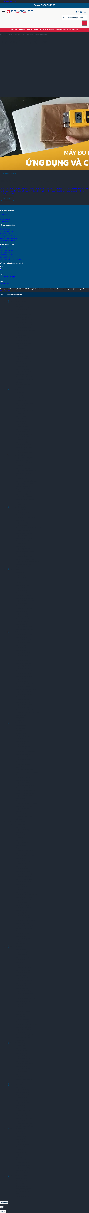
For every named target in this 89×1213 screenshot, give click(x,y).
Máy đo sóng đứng (22, 369)
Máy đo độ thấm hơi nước (25, 671)
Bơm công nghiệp (22, 1178)
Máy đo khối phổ (22, 757)
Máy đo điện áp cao (23, 356)
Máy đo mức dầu (22, 1004)
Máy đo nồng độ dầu (23, 1092)
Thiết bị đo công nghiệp (17, 822)
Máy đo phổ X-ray (22, 783)
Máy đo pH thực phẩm (23, 567)
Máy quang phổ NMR (23, 764)
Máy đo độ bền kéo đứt (24, 673)
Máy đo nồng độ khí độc (24, 484)
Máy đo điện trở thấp (23, 327)
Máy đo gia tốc (21, 962)
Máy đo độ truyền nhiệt (24, 663)
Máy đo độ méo (21, 351)
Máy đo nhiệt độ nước (23, 473)
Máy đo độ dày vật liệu (24, 608)
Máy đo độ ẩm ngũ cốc (24, 556)
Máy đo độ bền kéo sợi (24, 694)
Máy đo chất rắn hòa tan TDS (26, 471)
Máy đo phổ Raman (22, 762)
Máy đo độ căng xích (23, 1001)
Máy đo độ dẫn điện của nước (26, 481)
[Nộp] (84, 23)
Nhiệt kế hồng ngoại (23, 736)
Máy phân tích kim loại (24, 447)
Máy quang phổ (21, 749)
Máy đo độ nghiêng (22, 585)
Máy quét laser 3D (22, 621)
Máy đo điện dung (22, 364)
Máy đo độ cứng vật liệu (24, 598)
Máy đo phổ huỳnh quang (25, 785)
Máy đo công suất (22, 309)
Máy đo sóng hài (22, 346)
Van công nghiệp (22, 1181)
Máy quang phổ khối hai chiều (26, 803)
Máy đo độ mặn (21, 476)
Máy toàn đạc (21, 575)
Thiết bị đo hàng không (17, 1043)
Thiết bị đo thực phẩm (17, 1129)
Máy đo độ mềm (21, 679)
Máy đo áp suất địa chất (24, 1110)
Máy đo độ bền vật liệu (24, 978)
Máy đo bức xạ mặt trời (24, 491)
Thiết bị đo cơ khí (15, 390)
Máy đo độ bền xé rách (24, 676)
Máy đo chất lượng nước (25, 533)
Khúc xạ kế (20, 520)
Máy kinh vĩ (20, 572)
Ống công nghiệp (22, 1186)
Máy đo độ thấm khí (23, 668)
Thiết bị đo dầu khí (15, 1084)
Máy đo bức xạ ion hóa (24, 497)
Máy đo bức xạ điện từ (24, 361)
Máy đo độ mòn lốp (23, 973)
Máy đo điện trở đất (23, 317)
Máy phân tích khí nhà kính (25, 559)
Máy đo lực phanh (22, 957)
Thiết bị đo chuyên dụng (17, 632)
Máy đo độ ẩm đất (22, 510)
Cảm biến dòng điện (23, 385)
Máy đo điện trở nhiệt (23, 666)
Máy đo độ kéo (21, 647)
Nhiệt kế (19, 731)
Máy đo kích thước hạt (24, 806)
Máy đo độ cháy (21, 1116)
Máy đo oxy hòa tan (23, 468)
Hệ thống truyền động (24, 1196)
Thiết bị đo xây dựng (16, 569)
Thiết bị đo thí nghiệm (17, 723)
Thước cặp (20, 393)
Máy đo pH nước (21, 478)
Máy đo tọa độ (21, 421)
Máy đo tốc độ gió (22, 489)
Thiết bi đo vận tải (15, 946)
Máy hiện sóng (21, 335)
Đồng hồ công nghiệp (23, 1189)
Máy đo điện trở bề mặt (24, 322)
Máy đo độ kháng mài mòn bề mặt (27, 712)
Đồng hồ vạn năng (22, 307)
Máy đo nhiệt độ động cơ (24, 991)
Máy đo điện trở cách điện (25, 314)
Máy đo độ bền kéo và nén (25, 411)
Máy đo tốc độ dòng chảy (25, 452)
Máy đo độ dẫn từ (22, 936)
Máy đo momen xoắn (23, 432)
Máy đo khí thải (21, 965)
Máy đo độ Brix (21, 543)
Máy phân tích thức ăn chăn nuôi (27, 562)
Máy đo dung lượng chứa (25, 1123)
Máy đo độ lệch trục (23, 429)
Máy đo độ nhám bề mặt (24, 403)
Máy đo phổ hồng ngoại (24, 759)
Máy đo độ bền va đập (24, 653)
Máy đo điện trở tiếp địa (24, 325)
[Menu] (3, 11)
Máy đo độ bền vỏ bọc (23, 1173)
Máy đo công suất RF (23, 359)
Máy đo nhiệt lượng (23, 780)
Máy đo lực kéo (21, 975)
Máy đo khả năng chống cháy (26, 689)
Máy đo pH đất (21, 515)
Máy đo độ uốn (21, 650)
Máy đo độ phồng (22, 681)
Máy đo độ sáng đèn (23, 1009)
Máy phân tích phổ (22, 338)
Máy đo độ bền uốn (22, 699)
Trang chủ (4, 34)
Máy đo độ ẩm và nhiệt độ (25, 463)
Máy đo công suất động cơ (25, 998)
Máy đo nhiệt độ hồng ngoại (26, 330)
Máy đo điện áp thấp (23, 353)
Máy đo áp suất (21, 408)
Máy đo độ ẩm (21, 848)
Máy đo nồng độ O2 (23, 1162)
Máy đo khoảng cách (23, 952)
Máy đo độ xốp (21, 715)
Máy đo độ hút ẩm (22, 801)
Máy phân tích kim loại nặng (26, 499)
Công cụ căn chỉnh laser (24, 434)
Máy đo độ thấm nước (24, 692)
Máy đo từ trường (22, 442)
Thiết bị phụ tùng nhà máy (18, 1175)
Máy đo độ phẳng (22, 588)
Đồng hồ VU (20, 382)
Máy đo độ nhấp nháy (23, 343)
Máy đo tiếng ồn (22, 460)
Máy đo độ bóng (21, 697)
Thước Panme (21, 395)
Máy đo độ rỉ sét (22, 1032)
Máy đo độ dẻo (21, 658)
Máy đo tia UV (21, 502)
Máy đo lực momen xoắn (24, 1019)
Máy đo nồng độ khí (23, 541)
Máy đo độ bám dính (23, 660)
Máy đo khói (20, 1014)
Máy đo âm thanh (22, 616)
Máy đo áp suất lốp (23, 970)
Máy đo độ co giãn (22, 655)
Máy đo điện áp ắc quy (24, 996)
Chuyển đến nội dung (8, 1)
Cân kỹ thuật (20, 728)
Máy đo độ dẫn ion (22, 809)
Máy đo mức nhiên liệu (24, 967)
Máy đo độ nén (21, 645)
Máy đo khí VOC (21, 504)
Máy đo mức (20, 832)
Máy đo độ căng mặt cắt (24, 684)
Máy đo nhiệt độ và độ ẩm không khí (29, 528)
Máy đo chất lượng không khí (26, 458)
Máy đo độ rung (21, 424)
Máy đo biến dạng (22, 814)
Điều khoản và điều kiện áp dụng (66, 29)
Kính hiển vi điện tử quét (25, 770)
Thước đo (19, 582)
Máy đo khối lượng (23, 923)
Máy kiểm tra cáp (22, 348)
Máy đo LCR (20, 312)
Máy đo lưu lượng (22, 426)
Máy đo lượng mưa (23, 486)
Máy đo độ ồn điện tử (23, 372)
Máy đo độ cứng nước (23, 554)
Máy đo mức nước (22, 1103)
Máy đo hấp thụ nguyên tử (25, 751)
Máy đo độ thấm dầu (23, 702)
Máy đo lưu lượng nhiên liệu (26, 993)
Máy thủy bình (21, 577)
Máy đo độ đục (21, 465)
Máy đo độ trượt (22, 1006)
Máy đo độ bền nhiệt (23, 707)
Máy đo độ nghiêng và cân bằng (27, 1024)
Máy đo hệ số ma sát (23, 686)
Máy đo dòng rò (21, 366)
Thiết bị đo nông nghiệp (17, 507)
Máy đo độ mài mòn (23, 642)
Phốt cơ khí (20, 1183)
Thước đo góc (21, 398)
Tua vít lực (20, 387)
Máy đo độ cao (21, 1074)
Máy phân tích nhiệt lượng (25, 790)
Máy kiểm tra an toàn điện (25, 379)
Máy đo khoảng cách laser (25, 580)
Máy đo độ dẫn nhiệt (23, 788)
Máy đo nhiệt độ (21, 439)
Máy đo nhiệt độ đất (23, 512)
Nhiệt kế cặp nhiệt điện (24, 928)
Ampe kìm (19, 304)
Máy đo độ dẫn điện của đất (25, 517)
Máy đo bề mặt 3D (22, 450)
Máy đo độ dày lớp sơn (24, 980)
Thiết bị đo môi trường (17, 455)
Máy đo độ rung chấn (23, 445)
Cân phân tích (21, 725)
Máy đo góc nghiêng (23, 954)
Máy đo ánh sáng (22, 374)
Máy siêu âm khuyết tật (24, 629)
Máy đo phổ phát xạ (23, 754)
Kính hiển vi (20, 767)
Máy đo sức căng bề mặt (24, 777)
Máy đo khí (20, 811)
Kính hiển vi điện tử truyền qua (27, 772)
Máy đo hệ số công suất (24, 377)
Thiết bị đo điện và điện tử (18, 301)
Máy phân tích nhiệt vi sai (25, 793)
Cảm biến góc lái (22, 1017)
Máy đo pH (19, 738)
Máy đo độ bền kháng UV (25, 705)
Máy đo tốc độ (21, 416)
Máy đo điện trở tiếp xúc (24, 320)
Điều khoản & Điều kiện (6, 291)
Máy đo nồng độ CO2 (23, 1165)
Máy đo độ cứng (21, 406)
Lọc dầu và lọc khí (22, 1191)
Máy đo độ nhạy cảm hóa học (26, 710)
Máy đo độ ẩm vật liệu (24, 593)
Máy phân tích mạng (23, 340)
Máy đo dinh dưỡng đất (24, 538)
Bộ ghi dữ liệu (21, 733)
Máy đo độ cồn (21, 1170)
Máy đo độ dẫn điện (23, 437)
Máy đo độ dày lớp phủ (24, 595)
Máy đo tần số (21, 333)
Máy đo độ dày (21, 400)
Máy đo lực (20, 413)
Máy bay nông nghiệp (23, 564)
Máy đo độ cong (21, 419)
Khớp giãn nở (21, 1194)
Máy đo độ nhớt (21, 775)
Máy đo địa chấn (22, 624)
